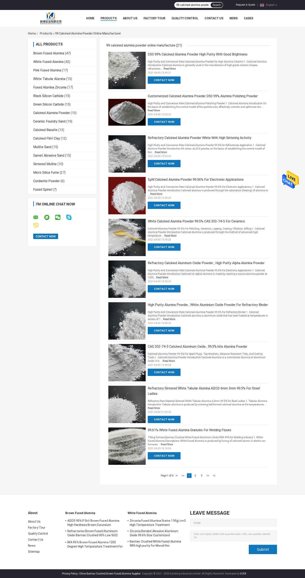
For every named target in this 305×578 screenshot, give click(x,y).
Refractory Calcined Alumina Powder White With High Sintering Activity (199, 138)
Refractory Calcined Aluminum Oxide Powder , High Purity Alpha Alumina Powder (206, 263)
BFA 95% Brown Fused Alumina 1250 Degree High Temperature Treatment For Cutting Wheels (95, 545)
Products (109, 18)
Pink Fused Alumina (47, 70)
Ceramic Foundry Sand (49, 121)
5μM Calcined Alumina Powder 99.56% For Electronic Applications (196, 180)
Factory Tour (154, 18)
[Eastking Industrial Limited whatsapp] (49, 217)
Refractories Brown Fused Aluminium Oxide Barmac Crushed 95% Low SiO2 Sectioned (92, 533)
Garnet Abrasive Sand (48, 155)
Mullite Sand (42, 147)
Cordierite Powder (46, 181)
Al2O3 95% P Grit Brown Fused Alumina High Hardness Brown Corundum (93, 522)
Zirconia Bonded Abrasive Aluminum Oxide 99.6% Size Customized (154, 533)
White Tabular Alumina (49, 79)
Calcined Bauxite (45, 130)
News (233, 18)
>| (214, 475)
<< (183, 475)
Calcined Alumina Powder (51, 113)
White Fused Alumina (48, 62)
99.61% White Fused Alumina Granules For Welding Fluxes (189, 430)
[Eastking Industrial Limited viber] (38, 225)
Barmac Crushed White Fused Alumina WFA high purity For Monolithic (155, 543)
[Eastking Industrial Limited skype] (71, 217)
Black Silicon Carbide (48, 96)
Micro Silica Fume (46, 172)
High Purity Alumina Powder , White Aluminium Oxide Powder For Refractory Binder (208, 305)
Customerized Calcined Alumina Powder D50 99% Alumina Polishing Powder (203, 96)
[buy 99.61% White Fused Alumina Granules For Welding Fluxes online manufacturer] (127, 446)
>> (207, 475)
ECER (243, 573)
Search (217, 5)
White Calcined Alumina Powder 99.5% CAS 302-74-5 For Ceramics (196, 221)
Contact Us (214, 18)
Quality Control (185, 18)
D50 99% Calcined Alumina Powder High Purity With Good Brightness (198, 54)
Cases (248, 18)
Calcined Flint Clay (46, 138)
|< (177, 475)
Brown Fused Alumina (48, 53)
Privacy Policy (69, 573)
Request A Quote (245, 4)
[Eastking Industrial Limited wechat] (60, 217)
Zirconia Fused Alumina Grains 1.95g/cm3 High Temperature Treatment (158, 522)
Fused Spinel (42, 189)
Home (90, 18)
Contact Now (164, 80)
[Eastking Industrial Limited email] (38, 217)
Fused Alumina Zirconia (49, 87)
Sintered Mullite (45, 164)
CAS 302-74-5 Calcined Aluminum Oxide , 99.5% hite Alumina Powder (197, 347)
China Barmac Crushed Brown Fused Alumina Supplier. (110, 573)
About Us (130, 18)
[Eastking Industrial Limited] (51, 18)
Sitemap (34, 551)
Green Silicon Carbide (48, 104)
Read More (170, 68)
